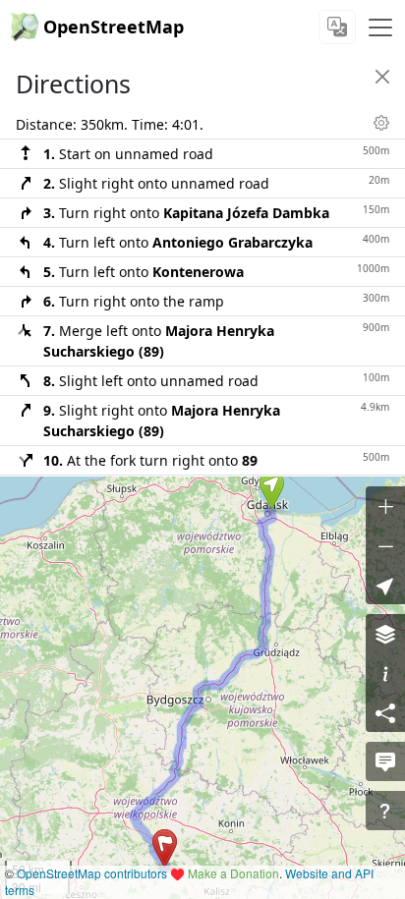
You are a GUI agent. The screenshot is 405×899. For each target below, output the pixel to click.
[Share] (385, 712)
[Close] (382, 76)
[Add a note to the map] (385, 761)
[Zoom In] (385, 506)
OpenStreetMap (113, 26)
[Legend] (385, 673)
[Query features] (385, 810)
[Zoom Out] (385, 545)
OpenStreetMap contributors (92, 873)
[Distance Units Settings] (381, 123)
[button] (272, 490)
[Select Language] (337, 27)
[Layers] (385, 633)
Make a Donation (233, 873)
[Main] (380, 27)
